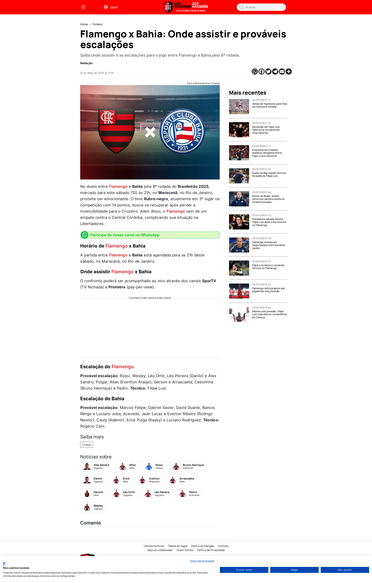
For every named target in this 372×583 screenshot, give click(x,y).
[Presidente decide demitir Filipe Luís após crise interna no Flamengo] (240, 221)
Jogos (114, 7)
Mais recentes (247, 92)
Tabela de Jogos (178, 546)
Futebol (98, 24)
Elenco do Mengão (202, 546)
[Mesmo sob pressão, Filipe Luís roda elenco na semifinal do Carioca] (240, 314)
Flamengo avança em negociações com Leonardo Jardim (268, 245)
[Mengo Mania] (186, 7)
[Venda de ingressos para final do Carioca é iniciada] (240, 106)
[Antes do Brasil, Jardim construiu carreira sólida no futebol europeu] (240, 198)
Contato (223, 546)
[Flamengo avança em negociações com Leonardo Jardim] (240, 245)
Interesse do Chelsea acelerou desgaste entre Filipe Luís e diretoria (267, 153)
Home (84, 24)
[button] (241, 7)
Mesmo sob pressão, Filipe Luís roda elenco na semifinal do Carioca (269, 314)
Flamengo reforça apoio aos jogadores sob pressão (268, 289)
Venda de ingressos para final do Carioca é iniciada (269, 105)
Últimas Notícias (154, 546)
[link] (83, 7)
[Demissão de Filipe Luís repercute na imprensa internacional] (240, 129)
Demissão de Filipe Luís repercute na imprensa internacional (266, 130)
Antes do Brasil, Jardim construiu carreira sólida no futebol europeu (268, 199)
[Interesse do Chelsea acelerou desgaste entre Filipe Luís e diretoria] (240, 152)
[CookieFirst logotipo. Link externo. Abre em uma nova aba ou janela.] (4, 564)
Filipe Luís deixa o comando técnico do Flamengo (268, 266)
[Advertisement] (150, 326)
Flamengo (118, 186)
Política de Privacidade (211, 550)
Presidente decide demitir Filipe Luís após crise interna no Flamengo (269, 222)
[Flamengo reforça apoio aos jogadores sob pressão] (240, 291)
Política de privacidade (202, 560)
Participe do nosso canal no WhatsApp (125, 235)
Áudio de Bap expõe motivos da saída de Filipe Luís (269, 174)
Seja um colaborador (160, 550)
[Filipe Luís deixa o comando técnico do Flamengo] (240, 268)
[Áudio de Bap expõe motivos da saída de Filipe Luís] (240, 175)
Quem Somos (185, 550)
